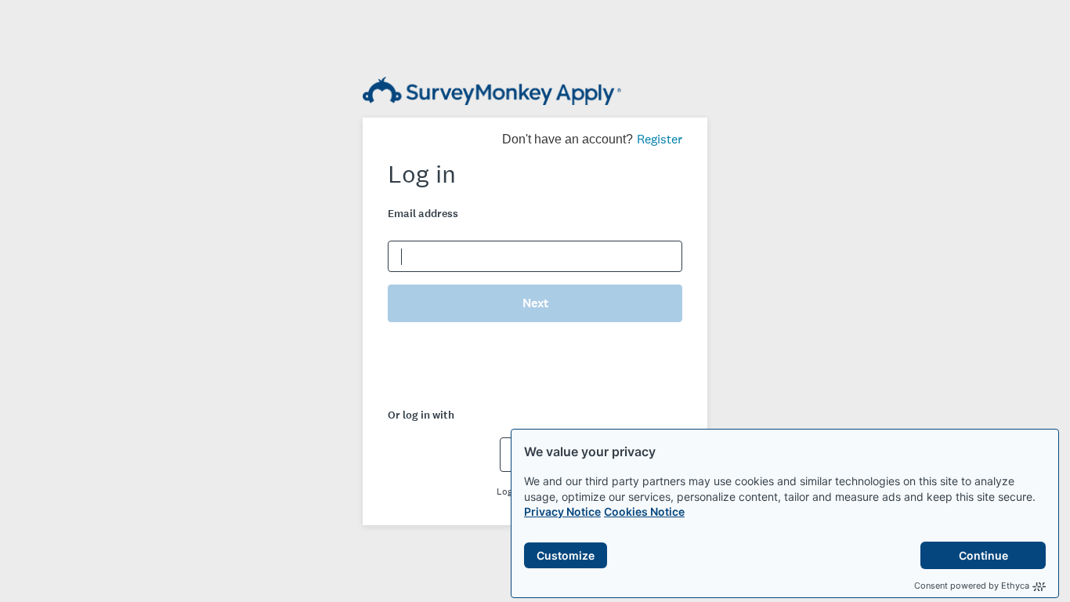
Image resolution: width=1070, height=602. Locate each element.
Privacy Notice (562, 511)
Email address (423, 213)
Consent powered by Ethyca (971, 585)
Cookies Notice (644, 511)
